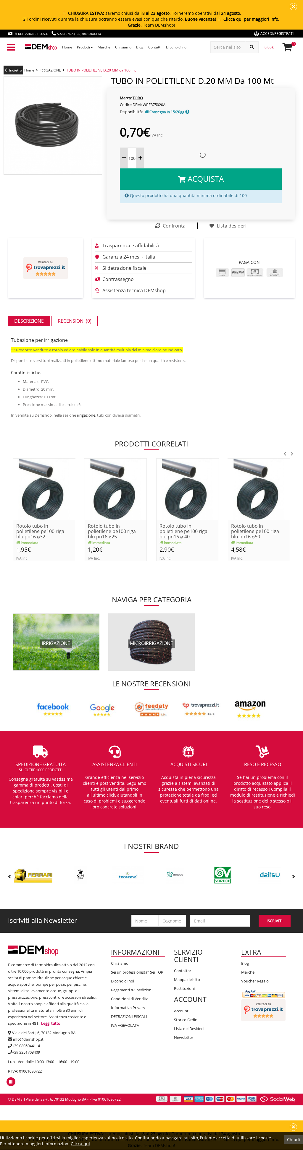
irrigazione (86, 415)
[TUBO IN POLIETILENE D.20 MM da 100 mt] (53, 125)
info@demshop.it (28, 1039)
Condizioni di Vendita (129, 998)
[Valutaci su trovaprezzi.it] (45, 268)
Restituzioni (184, 988)
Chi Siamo (119, 963)
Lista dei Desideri (189, 1028)
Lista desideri (231, 225)
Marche (247, 972)
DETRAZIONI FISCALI (129, 1016)
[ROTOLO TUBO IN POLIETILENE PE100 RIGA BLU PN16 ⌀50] (259, 488)
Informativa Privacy (128, 1007)
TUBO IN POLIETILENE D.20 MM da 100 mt (101, 70)
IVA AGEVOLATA (125, 1025)
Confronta (174, 225)
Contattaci (183, 970)
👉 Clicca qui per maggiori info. (248, 19)
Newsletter (183, 1037)
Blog (245, 963)
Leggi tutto (50, 1023)
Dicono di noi (122, 981)
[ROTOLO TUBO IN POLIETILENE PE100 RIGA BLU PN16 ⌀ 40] (187, 488)
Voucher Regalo (255, 981)
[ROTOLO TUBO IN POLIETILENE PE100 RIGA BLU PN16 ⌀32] (44, 488)
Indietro (15, 70)
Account (181, 1010)
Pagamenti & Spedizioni (131, 990)
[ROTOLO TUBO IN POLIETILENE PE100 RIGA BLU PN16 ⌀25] (115, 488)
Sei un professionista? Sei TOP (137, 972)
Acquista (205, 178)
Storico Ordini (186, 1019)
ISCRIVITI (275, 920)
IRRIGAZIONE (50, 70)
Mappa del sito (187, 979)
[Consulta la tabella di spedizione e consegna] (187, 111)
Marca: (126, 98)
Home (29, 70)
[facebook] (11, 1081)
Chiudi (293, 1139)
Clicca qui (80, 1143)
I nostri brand (151, 846)
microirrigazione (151, 643)
